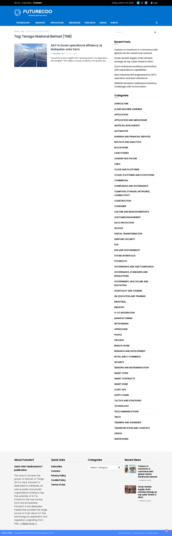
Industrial (120, 301)
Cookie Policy (58, 480)
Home (16, 31)
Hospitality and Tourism (128, 290)
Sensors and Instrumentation (131, 367)
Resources (75, 22)
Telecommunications (126, 411)
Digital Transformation (128, 233)
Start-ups (120, 389)
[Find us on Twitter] (142, 3)
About (17, 2)
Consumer (120, 206)
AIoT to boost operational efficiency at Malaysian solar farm (76, 47)
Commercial (121, 180)
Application (57, 22)
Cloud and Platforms (126, 169)
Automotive (121, 131)
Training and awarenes (127, 422)
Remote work (122, 345)
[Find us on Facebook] (146, 3)
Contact (37, 2)
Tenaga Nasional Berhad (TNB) (37, 31)
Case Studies (121, 152)
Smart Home (121, 384)
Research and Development (129, 351)
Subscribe (26, 2)
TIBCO (117, 416)
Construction (122, 200)
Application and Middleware (130, 120)
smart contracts (124, 378)
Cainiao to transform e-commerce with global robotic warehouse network (147, 471)
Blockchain (121, 147)
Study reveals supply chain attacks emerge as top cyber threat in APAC (147, 492)
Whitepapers (121, 438)
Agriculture (121, 103)
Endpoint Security (124, 239)
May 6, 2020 (67, 53)
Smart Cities (121, 373)
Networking (121, 323)
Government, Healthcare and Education (131, 283)
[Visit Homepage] (33, 12)
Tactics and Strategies (127, 400)
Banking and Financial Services (132, 136)
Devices (118, 228)
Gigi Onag (57, 53)
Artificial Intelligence (127, 125)
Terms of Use (58, 484)
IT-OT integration (124, 312)
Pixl (52, 533)
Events (114, 22)
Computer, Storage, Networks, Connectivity (132, 193)
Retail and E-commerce (127, 356)
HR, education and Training (130, 296)
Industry (40, 22)
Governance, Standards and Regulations (131, 274)
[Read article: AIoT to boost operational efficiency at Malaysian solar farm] (30, 55)
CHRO (117, 164)
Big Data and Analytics (127, 142)
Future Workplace (124, 255)
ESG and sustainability (127, 250)
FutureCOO (120, 261)
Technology (23, 22)
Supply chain (121, 395)
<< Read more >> (28, 523)
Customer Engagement (127, 217)
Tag (22, 31)
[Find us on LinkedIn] (138, 3)
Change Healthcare (125, 158)
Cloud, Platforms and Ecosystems (134, 174)
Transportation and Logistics (132, 428)
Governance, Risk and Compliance (134, 266)
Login (155, 2)
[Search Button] (157, 23)
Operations (121, 329)
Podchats (90, 22)
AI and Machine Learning (128, 109)
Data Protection (124, 222)
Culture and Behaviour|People (131, 211)
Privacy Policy (58, 475)
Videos (103, 22)
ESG (116, 244)
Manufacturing (123, 318)
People (118, 334)
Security (119, 362)
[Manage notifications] (167, 531)
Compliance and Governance (131, 185)
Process (119, 340)
